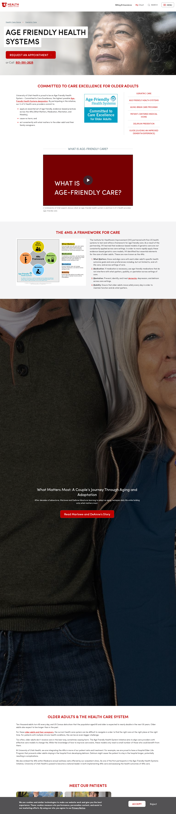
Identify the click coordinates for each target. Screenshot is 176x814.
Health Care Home (13, 22)
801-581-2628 (24, 62)
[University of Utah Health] (10, 5)
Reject (153, 803)
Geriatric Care (31, 22)
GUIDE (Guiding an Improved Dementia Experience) (143, 132)
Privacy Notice (78, 808)
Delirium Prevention (143, 123)
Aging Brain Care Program (144, 107)
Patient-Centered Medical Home (143, 115)
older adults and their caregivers (39, 732)
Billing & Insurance (123, 4)
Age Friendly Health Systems (144, 100)
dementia (132, 278)
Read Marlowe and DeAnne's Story (87, 514)
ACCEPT (137, 803)
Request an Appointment (29, 55)
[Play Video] (88, 180)
